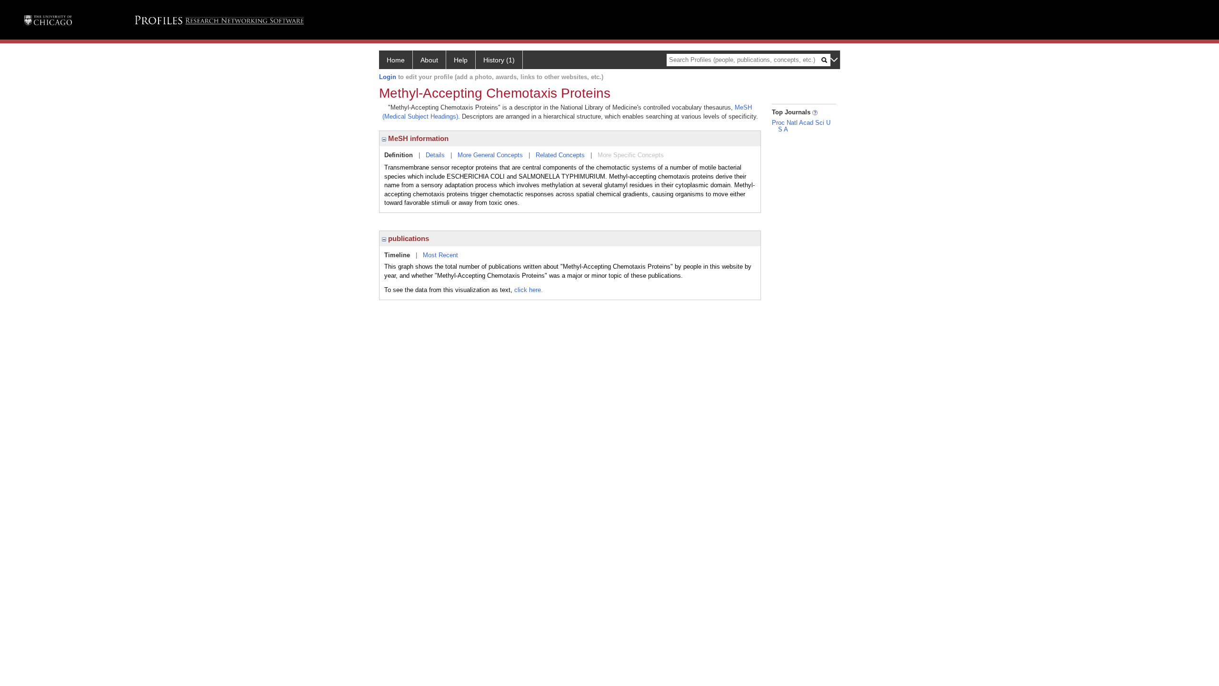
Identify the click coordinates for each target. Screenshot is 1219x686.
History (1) (499, 60)
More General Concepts (490, 155)
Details (435, 155)
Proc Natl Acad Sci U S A (801, 126)
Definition (398, 155)
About (429, 60)
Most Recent (440, 255)
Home (396, 60)
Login (387, 77)
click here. (528, 289)
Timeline (397, 255)
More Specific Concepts (631, 155)
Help (461, 60)
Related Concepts (560, 155)
